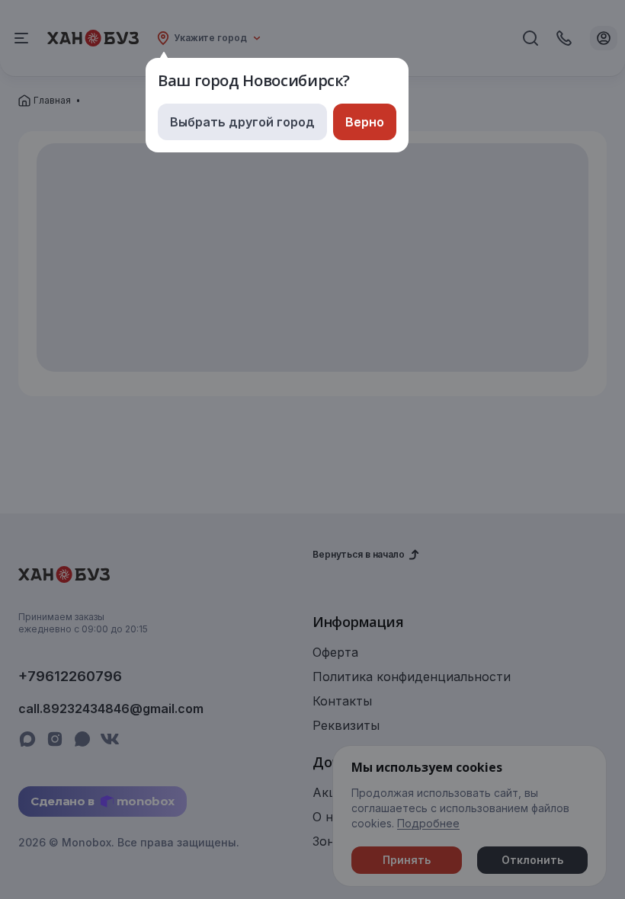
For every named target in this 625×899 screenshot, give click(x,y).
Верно (364, 122)
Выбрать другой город (242, 122)
